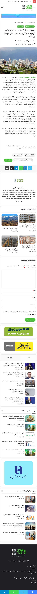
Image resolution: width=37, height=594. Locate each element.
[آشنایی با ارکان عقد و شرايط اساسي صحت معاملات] (30, 517)
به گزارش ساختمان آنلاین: (27, 77)
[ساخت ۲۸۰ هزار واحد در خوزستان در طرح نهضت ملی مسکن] (27, 218)
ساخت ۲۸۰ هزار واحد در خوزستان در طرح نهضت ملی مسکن (27, 226)
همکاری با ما (31, 573)
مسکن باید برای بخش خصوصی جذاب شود (11, 250)
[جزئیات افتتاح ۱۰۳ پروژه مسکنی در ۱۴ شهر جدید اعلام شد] (27, 239)
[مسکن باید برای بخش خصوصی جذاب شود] (10, 241)
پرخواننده (10, 358)
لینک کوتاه (8, 160)
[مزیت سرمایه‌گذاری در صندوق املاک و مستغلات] (30, 444)
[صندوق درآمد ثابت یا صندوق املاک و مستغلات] (30, 452)
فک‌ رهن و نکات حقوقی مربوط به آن (13, 532)
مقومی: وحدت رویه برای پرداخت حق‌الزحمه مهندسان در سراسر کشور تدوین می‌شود (13, 365)
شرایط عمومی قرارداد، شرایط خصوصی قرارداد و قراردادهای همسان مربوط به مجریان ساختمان (13, 525)
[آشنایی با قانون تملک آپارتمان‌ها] (30, 499)
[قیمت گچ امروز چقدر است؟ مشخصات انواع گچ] (30, 392)
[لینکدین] (25, 168)
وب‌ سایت (32, 305)
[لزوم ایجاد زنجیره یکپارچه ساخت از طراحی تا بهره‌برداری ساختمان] (30, 375)
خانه (32, 22)
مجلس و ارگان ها (19, 22)
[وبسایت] (21, 201)
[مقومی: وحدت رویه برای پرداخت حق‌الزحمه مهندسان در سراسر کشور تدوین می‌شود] (30, 366)
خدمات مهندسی (18, 571)
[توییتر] (30, 168)
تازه (29, 358)
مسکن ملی (17, 155)
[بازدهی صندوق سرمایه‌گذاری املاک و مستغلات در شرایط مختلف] (30, 418)
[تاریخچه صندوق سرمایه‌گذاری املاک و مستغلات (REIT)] (30, 435)
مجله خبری (27, 22)
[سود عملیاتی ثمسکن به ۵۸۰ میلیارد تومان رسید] (30, 383)
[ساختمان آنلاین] (27, 7)
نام (34, 290)
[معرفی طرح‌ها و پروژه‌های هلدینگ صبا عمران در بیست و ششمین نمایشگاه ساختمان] (30, 400)
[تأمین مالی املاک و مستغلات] (30, 427)
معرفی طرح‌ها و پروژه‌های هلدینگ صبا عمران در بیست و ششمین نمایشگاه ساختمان (13, 400)
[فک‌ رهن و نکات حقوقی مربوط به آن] (30, 535)
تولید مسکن (29, 155)
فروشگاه (26, 571)
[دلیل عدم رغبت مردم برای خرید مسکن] (10, 220)
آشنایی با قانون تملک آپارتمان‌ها (14, 496)
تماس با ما (10, 571)
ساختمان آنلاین (28, 41)
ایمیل (33, 297)
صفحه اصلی (32, 571)
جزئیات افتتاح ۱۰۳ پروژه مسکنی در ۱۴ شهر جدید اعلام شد (28, 247)
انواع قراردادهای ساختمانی (16, 505)
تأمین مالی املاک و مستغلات (15, 425)
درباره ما (4, 571)
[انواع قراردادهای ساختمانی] (30, 509)
